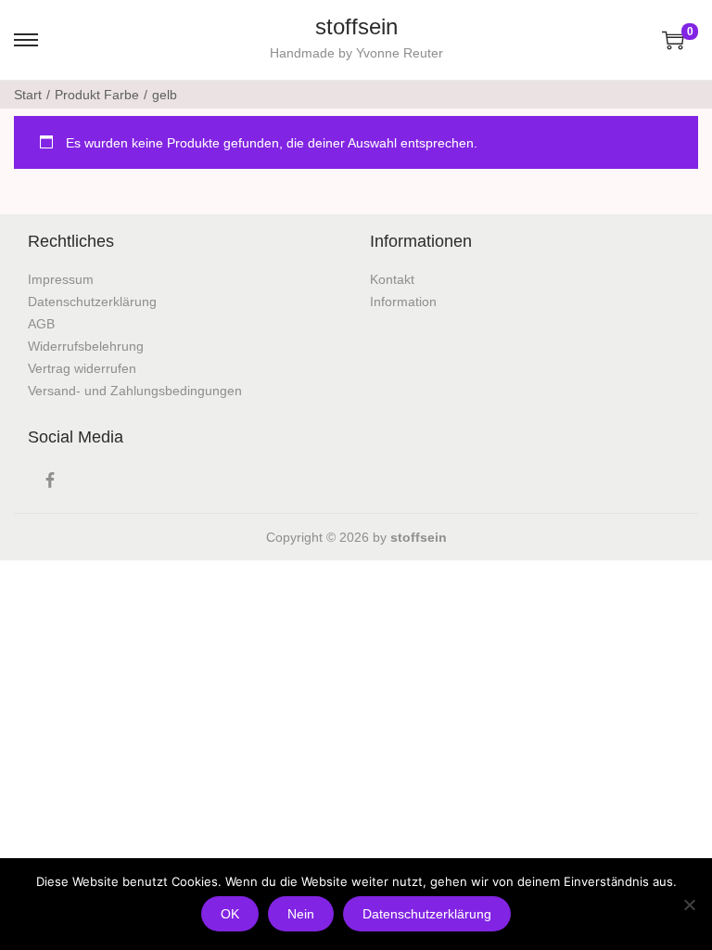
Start (28, 94)
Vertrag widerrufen (82, 368)
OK (230, 913)
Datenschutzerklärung (92, 301)
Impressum (61, 279)
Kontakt (392, 279)
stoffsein (356, 26)
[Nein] (689, 904)
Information (403, 301)
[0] (673, 40)
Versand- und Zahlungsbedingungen (135, 390)
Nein (300, 913)
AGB (41, 323)
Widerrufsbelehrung (86, 346)
